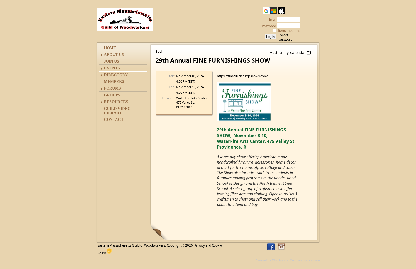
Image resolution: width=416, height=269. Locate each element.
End (172, 87)
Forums (112, 88)
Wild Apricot (280, 260)
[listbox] (291, 52)
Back (159, 51)
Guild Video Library (117, 110)
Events (112, 68)
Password (268, 26)
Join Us (111, 61)
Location (168, 98)
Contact (114, 120)
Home (110, 48)
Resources (116, 102)
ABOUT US (114, 54)
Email (271, 19)
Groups (112, 95)
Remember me (289, 30)
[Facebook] (271, 246)
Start (171, 76)
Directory (116, 75)
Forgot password (285, 37)
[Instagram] (281, 246)
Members (114, 81)
